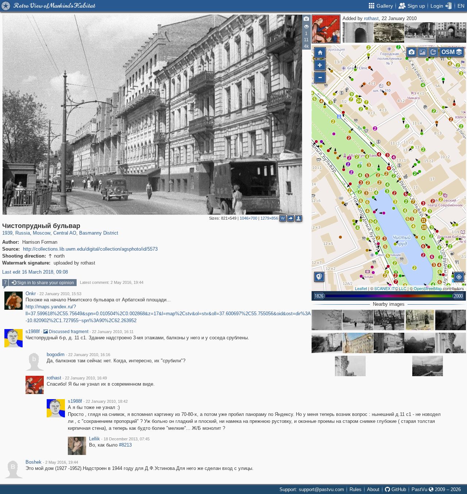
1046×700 (248, 218)
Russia (22, 233)
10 (424, 227)
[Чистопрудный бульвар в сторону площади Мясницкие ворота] (450, 320)
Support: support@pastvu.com (311, 489)
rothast (371, 18)
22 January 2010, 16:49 (86, 378)
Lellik (94, 438)
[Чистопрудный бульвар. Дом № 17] (389, 343)
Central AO (64, 233)
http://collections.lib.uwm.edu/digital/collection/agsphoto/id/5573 (90, 249)
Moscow (41, 233)
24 (359, 101)
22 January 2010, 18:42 (107, 401)
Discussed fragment (68, 331)
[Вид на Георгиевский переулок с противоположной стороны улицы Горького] (451, 32)
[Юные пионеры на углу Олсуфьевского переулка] (420, 32)
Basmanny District (98, 233)
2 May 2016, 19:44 (61, 462)
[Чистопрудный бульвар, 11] (358, 343)
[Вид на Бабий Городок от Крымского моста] (389, 32)
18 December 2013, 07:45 (127, 439)
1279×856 (269, 218)
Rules (356, 489)
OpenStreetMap (428, 288)
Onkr (31, 293)
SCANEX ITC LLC (390, 288)
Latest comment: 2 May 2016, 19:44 (111, 282)
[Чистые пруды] (419, 320)
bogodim (56, 354)
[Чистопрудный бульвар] (389, 168)
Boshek (34, 462)
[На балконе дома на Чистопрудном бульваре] (450, 343)
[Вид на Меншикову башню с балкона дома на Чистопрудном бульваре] (427, 366)
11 (423, 220)
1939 (7, 233)
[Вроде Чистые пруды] (389, 320)
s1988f (33, 331)
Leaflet (361, 288)
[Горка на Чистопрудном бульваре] (327, 320)
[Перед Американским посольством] (358, 32)
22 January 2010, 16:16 (89, 354)
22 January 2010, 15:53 (60, 294)
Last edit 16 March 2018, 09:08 (35, 272)
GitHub (398, 489)
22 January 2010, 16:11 (113, 331)
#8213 (125, 445)
